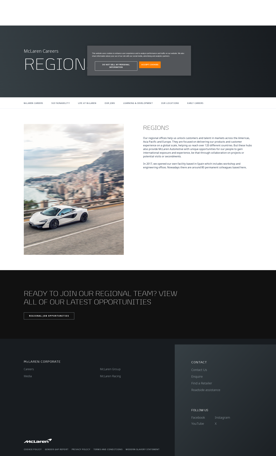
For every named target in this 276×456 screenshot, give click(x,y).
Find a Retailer (201, 383)
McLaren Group (110, 369)
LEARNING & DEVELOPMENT (138, 103)
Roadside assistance (205, 390)
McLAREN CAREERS (33, 103)
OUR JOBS (110, 103)
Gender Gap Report (57, 449)
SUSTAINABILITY (60, 103)
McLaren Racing (110, 376)
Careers (29, 369)
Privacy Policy (81, 449)
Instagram (222, 417)
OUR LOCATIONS (170, 103)
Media (28, 376)
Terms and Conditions (108, 449)
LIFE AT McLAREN (87, 103)
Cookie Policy (33, 449)
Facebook (198, 417)
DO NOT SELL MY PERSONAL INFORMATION (116, 66)
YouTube (197, 423)
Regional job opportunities (49, 315)
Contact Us (199, 370)
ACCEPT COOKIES (149, 65)
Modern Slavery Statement (143, 449)
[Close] (186, 49)
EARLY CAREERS (195, 103)
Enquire (197, 376)
